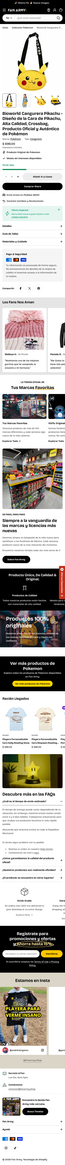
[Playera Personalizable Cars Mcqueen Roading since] (45, 718)
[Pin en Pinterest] (38, 288)
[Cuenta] (55, 10)
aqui (36, 852)
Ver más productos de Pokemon (32, 683)
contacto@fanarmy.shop (21, 1089)
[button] (62, 582)
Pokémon (15, 139)
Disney (5, 735)
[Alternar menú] (4, 10)
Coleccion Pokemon (22, 27)
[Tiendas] (48, 10)
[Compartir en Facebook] (20, 288)
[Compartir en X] (29, 288)
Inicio (5, 27)
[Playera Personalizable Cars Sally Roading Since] (16, 718)
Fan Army (16, 1159)
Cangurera (36, 139)
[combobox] (32, 18)
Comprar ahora (32, 186)
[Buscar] (58, 18)
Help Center (46, 849)
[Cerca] (59, 209)
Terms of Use (41, 961)
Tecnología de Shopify (35, 1159)
